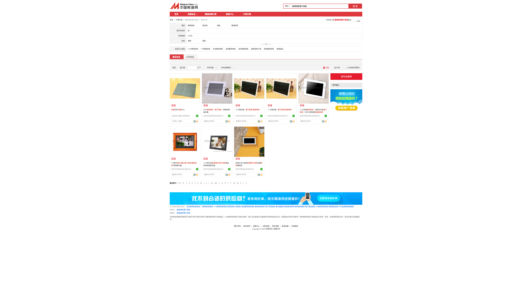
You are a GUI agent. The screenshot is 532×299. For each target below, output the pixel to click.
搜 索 (355, 6)
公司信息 (190, 57)
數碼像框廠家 (289, 206)
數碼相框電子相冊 (183, 210)
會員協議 (285, 226)
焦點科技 (269, 229)
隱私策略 (275, 226)
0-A (179, 183)
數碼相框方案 (256, 49)
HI (201, 183)
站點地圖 (266, 226)
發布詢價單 (346, 76)
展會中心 (230, 14)
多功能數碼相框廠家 (346, 206)
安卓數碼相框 (218, 49)
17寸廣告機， (247, 110)
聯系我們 (247, 226)
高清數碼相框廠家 (248, 206)
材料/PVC (178, 110)
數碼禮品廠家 (334, 206)
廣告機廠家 (280, 206)
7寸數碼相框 (205, 49)
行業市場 (247, 14)
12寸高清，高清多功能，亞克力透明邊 (313, 111)
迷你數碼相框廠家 (193, 206)
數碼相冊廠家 (300, 206)
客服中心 (256, 226)
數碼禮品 (280, 49)
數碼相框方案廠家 (234, 206)
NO (216, 183)
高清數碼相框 (231, 49)
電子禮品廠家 (310, 206)
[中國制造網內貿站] (184, 5)
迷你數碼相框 (243, 49)
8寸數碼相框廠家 (322, 206)
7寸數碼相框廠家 (206, 206)
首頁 (176, 14)
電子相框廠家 (270, 206)
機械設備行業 (211, 14)
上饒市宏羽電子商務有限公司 (181, 116)
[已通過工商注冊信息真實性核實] (197, 116)
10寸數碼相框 (193, 49)
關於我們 (237, 226)
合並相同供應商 (354, 67)
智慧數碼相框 (269, 49)
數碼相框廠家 (260, 206)
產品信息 (176, 57)
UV (234, 183)
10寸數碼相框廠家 (220, 206)
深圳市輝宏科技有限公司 (245, 169)
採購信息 (191, 14)
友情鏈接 (294, 226)
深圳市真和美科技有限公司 (213, 116)
